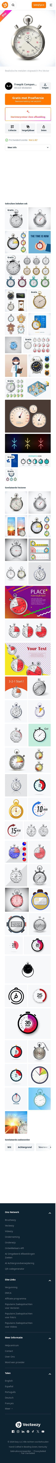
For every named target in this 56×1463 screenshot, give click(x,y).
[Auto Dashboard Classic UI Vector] (27, 532)
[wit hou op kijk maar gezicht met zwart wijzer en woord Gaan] (16, 1031)
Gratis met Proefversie (28, 99)
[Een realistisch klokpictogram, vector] (36, 413)
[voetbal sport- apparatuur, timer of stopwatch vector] (15, 1315)
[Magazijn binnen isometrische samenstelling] (17, 504)
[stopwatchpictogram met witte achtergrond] (16, 936)
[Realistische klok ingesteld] (16, 345)
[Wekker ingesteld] (16, 481)
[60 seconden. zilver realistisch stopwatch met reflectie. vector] (17, 1290)
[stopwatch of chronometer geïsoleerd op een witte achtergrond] (16, 774)
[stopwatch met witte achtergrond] (16, 1339)
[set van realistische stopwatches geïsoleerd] (19, 437)
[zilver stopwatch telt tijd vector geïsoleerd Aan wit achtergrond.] (16, 983)
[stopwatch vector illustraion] (38, 480)
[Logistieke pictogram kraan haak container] (16, 416)
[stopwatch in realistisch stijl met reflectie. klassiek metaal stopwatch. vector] (16, 1081)
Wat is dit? (33, 140)
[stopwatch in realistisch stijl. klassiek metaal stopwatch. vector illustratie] (16, 798)
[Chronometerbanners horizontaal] (16, 751)
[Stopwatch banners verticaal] (16, 680)
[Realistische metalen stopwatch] (16, 240)
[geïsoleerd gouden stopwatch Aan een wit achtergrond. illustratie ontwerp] (16, 1128)
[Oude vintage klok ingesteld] (16, 393)
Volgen (45, 87)
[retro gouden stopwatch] (16, 369)
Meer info (12, 145)
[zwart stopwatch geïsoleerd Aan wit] (27, 1385)
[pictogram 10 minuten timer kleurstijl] (16, 1152)
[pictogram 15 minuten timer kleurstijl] (37, 1150)
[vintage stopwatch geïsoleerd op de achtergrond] (16, 216)
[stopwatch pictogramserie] (21, 590)
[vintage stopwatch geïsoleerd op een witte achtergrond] (11, 605)
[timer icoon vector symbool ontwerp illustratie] (16, 1411)
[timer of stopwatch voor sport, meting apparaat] (38, 1314)
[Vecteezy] (5, 5)
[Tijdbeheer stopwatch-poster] (16, 287)
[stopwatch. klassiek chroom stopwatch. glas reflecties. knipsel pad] (16, 727)
